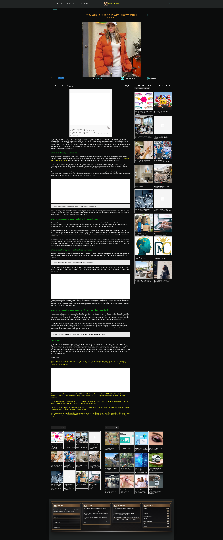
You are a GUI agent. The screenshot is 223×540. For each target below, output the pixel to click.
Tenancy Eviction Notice (58, 407)
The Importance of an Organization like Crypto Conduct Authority (71, 413)
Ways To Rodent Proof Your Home (96, 407)
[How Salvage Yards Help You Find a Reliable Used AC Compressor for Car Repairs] (144, 199)
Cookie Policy (56, 527)
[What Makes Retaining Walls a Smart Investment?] (112, 460)
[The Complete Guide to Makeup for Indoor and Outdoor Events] (156, 438)
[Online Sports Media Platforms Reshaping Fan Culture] (144, 246)
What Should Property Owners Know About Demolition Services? (155, 470)
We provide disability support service (85, 403)
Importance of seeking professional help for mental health (85, 363)
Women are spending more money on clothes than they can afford (91, 133)
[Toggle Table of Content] (108, 127)
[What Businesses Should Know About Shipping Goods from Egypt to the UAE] (163, 174)
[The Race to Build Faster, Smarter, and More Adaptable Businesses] (163, 125)
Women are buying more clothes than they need (85, 132)
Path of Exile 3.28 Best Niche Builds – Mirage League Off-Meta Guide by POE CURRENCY (162, 211)
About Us (56, 517)
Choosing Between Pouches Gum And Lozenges (124, 491)
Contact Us (56, 519)
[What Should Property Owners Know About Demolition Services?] (156, 460)
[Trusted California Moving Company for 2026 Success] (144, 223)
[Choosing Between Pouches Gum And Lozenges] (126, 481)
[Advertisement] (90, 109)
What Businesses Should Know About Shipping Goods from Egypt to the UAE (162, 186)
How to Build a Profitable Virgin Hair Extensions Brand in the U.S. (162, 281)
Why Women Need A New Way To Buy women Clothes (94, 395)
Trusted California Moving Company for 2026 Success (142, 234)
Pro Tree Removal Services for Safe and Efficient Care (125, 470)
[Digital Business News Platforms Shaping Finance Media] (163, 223)
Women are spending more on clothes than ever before (87, 130)
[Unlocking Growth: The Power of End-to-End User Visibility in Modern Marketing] (141, 438)
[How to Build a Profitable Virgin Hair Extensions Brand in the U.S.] (163, 270)
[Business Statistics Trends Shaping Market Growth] (163, 246)
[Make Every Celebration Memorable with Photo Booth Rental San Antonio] (163, 150)
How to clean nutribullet (64, 403)
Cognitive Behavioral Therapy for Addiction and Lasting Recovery (140, 491)
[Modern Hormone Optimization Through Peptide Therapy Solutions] (156, 481)
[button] (170, 4)
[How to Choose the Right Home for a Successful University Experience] (144, 101)
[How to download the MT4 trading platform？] (126, 438)
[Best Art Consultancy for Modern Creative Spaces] (144, 174)
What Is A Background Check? (91, 401)
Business (61, 77)
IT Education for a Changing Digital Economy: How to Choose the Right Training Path (141, 470)
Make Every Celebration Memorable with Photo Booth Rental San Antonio (161, 162)
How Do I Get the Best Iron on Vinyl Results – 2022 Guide (94, 361)
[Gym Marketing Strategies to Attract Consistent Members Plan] (112, 481)
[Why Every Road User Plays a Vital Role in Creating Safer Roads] (163, 101)
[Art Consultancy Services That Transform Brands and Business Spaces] (144, 270)
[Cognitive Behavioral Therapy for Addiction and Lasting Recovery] (141, 481)
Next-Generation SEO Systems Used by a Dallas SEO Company (143, 137)
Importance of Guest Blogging (62, 86)
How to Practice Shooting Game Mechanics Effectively (112, 448)
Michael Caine (99, 78)
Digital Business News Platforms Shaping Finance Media (162, 234)
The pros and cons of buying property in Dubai (65, 394)
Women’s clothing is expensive (80, 129)
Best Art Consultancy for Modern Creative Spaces (81, 465)
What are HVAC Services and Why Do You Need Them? (142, 161)
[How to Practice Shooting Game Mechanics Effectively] (112, 438)
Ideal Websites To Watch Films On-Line (63, 361)
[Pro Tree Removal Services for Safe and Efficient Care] (126, 460)
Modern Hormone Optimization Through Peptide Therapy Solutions (155, 491)
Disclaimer (56, 525)
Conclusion (75, 135)
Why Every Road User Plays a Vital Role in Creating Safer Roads (163, 112)
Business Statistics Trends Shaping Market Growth (160, 257)
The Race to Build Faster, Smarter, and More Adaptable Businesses (161, 137)
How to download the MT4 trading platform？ (126, 447)
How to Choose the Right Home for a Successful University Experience (143, 113)
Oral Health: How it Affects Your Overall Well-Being (97, 394)
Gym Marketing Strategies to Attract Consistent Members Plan (112, 491)
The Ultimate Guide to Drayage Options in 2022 (65, 401)
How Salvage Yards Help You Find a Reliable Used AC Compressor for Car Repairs (142, 211)
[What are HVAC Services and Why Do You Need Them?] (144, 150)
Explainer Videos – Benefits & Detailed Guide (107, 413)
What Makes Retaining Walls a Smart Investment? (111, 470)
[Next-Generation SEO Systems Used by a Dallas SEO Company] (144, 125)
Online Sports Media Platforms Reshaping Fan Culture (143, 257)
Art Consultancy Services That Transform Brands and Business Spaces (143, 281)
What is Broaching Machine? (76, 407)
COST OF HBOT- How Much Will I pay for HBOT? (83, 415)
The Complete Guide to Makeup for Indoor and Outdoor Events (155, 448)
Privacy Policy (57, 522)
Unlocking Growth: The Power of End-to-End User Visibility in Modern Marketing (141, 448)
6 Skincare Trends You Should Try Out (74, 409)
